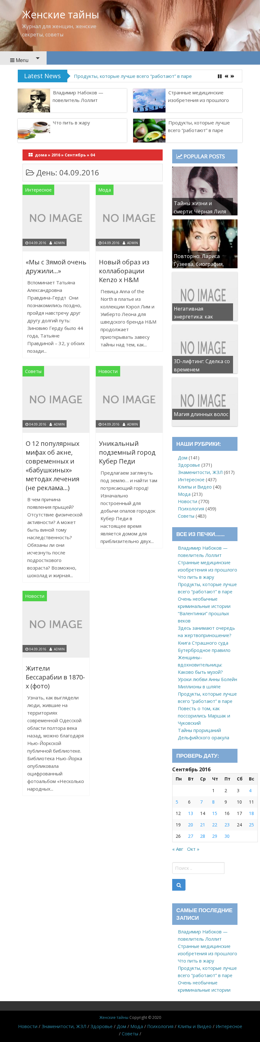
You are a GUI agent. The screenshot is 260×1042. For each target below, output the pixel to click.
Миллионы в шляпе (199, 687)
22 (214, 825)
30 (227, 836)
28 (202, 836)
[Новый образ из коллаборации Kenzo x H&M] (129, 219)
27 (190, 836)
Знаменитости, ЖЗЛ (200, 472)
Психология (191, 509)
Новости (108, 371)
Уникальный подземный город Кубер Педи (127, 452)
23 (227, 825)
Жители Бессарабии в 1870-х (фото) (55, 677)
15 (214, 813)
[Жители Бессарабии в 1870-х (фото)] (56, 625)
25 (251, 825)
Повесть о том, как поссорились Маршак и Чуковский (204, 715)
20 (190, 825)
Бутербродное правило (204, 650)
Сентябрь (75, 155)
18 (251, 813)
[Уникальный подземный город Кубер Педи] (129, 401)
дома (41, 155)
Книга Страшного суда (203, 643)
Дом (182, 458)
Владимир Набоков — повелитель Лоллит (78, 96)
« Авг (177, 849)
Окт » (193, 849)
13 (190, 813)
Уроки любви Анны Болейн (207, 679)
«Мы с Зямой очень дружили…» (56, 266)
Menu (22, 60)
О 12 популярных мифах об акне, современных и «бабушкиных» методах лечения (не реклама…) (52, 465)
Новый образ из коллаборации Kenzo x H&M (124, 271)
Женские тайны (60, 14)
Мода (104, 190)
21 (202, 825)
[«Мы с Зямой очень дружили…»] (56, 219)
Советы (33, 371)
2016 (55, 155)
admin (59, 243)
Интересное (38, 190)
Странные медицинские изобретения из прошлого (198, 96)
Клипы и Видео (195, 487)
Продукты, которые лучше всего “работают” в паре (133, 76)
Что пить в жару (71, 122)
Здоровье (189, 465)
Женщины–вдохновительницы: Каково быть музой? (200, 664)
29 (214, 836)
